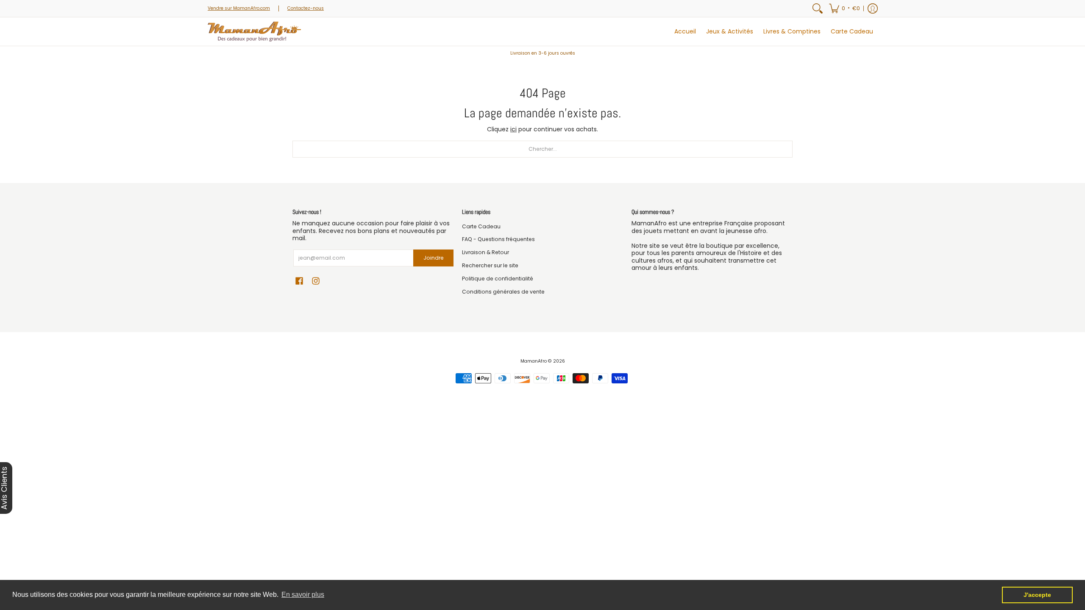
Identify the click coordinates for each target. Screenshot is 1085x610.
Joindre (433, 257)
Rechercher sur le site (490, 265)
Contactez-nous (305, 8)
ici (513, 129)
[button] (844, 8)
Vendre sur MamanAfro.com (239, 8)
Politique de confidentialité (497, 278)
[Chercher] (817, 8)
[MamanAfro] (254, 31)
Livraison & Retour (485, 252)
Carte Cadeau (481, 226)
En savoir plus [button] (302, 594)
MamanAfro (533, 361)
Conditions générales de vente (503, 291)
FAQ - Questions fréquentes (498, 239)
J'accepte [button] (1037, 594)
